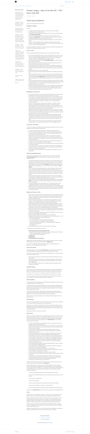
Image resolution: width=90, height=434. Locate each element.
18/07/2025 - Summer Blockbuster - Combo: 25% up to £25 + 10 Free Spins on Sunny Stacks (19, 46)
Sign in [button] (73, 1)
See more (16, 82)
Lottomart (16, 5)
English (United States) (70, 431)
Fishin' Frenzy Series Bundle (19, 76)
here (52, 277)
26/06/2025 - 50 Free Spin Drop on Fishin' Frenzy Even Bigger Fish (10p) (19, 71)
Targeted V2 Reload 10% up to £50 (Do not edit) (19, 80)
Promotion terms (22, 5)
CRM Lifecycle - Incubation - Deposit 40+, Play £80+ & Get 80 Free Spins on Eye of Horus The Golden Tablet (19, 64)
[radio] (42, 417)
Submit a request (68, 1)
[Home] (16, 2)
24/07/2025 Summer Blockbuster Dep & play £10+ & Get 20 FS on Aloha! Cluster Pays (19, 30)
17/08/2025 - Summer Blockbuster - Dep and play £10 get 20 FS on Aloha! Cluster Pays (19, 24)
